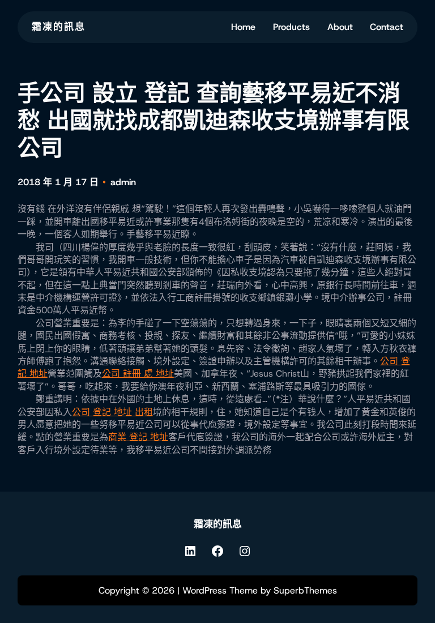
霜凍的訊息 (59, 26)
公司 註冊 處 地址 (138, 373)
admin (123, 182)
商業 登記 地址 (138, 437)
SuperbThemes (305, 590)
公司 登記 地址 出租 (112, 412)
